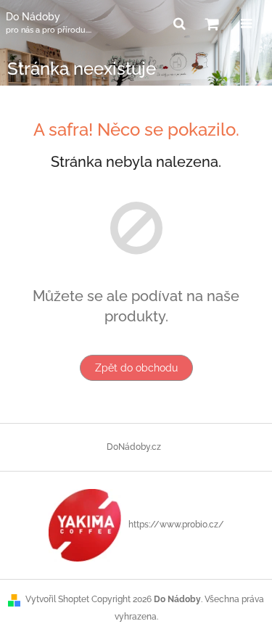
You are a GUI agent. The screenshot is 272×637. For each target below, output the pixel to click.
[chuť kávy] (85, 524)
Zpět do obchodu (136, 368)
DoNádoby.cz (134, 447)
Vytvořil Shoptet (57, 599)
